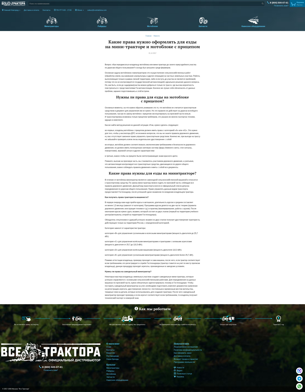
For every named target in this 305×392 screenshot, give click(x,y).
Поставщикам (112, 356)
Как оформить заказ (182, 353)
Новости (157, 36)
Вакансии (110, 353)
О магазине (112, 343)
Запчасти (202, 26)
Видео (179, 371)
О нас (108, 347)
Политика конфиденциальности (188, 350)
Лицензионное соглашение (186, 347)
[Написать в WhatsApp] (299, 386)
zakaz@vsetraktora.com (97, 10)
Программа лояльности (184, 362)
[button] (11, 10)
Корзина (180, 377)
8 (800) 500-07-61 (278, 2)
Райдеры (102, 26)
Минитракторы (51, 26)
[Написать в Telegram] (299, 378)
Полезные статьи (184, 374)
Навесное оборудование (253, 26)
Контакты (46, 10)
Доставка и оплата (31, 10)
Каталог (110, 364)
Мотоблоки (152, 26)
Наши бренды (112, 359)
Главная (148, 36)
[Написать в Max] (299, 371)
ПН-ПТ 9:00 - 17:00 (63, 10)
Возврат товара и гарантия (186, 359)
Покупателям (181, 343)
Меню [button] (80, 10)
